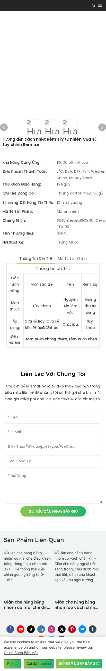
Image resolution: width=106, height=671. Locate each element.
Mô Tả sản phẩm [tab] (72, 258)
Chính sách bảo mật (21, 652)
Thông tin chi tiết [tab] (36, 258)
